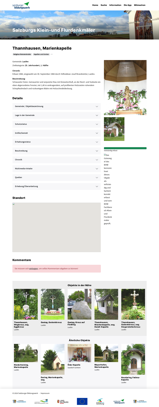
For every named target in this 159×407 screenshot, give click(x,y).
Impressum (45, 393)
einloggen (33, 268)
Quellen (18, 177)
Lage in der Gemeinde (24, 115)
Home (95, 5)
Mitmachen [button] (139, 5)
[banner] (21, 5)
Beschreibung (21, 150)
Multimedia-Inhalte (23, 168)
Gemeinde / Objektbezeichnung (29, 106)
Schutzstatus (21, 124)
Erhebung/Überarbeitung (26, 186)
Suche (104, 5)
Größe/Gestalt (21, 133)
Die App (128, 5)
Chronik (18, 159)
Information (115, 5)
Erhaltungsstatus (23, 142)
